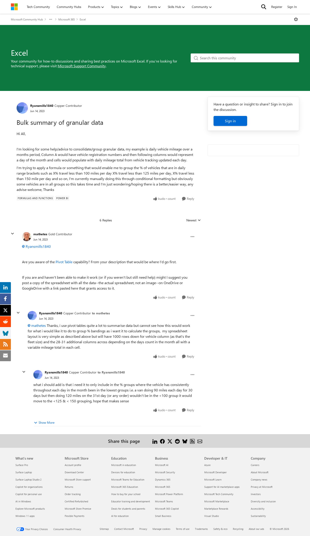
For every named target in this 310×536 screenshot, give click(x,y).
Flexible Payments (74, 516)
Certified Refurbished (76, 501)
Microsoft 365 (66, 19)
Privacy (143, 529)
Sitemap (104, 529)
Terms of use (182, 529)
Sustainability (258, 516)
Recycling (238, 529)
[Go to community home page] (14, 6)
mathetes (40, 234)
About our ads (256, 529)
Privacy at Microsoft (262, 486)
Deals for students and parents (128, 508)
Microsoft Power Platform (169, 494)
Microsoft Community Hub (27, 19)
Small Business (163, 516)
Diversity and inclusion (263, 501)
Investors (256, 494)
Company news (259, 479)
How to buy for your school (125, 494)
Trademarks (201, 529)
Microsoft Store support (78, 479)
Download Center (74, 472)
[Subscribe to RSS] (192, 440)
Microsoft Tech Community (218, 494)
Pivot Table (64, 261)
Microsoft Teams (164, 501)
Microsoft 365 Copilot (167, 508)
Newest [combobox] (193, 220)
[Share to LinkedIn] (155, 440)
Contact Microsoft (124, 529)
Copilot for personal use (28, 494)
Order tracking (73, 494)
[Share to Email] (199, 440)
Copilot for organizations (29, 486)
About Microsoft (259, 472)
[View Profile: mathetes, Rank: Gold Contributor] (26, 236)
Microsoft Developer (215, 472)
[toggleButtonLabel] (296, 19)
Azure (207, 465)
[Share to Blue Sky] (184, 440)
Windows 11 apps (25, 516)
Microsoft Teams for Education (127, 479)
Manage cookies (161, 529)
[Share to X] (169, 440)
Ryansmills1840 (41, 105)
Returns (69, 486)
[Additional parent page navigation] (50, 19)
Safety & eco (220, 529)
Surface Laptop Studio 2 (28, 479)
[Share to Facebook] (162, 440)
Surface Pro (21, 465)
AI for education (120, 516)
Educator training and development (130, 501)
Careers (255, 465)
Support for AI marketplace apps (222, 486)
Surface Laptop (23, 472)
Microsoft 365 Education (124, 486)
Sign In (292, 7)
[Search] (263, 7)
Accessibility (257, 508)
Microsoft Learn (212, 479)
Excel (83, 19)
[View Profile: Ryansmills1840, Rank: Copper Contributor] (22, 108)
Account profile (73, 465)
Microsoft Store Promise (78, 508)
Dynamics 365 (162, 479)
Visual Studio (211, 516)
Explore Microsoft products (30, 508)
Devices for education (123, 472)
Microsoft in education (123, 465)
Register (276, 7)
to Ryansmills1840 (111, 372)
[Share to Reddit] (177, 440)
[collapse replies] (12, 233)
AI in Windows (23, 501)
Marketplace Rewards (216, 508)
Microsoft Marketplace (216, 501)
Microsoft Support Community (82, 65)
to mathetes (101, 313)
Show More (46, 422)
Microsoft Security (165, 472)
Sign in (230, 120)
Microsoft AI (161, 465)
